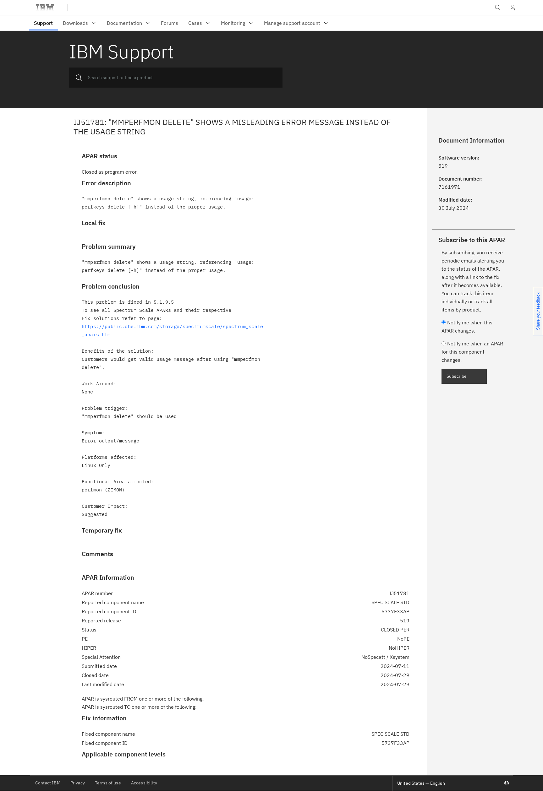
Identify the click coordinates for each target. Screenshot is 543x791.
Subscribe (457, 376)
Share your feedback (538, 311)
